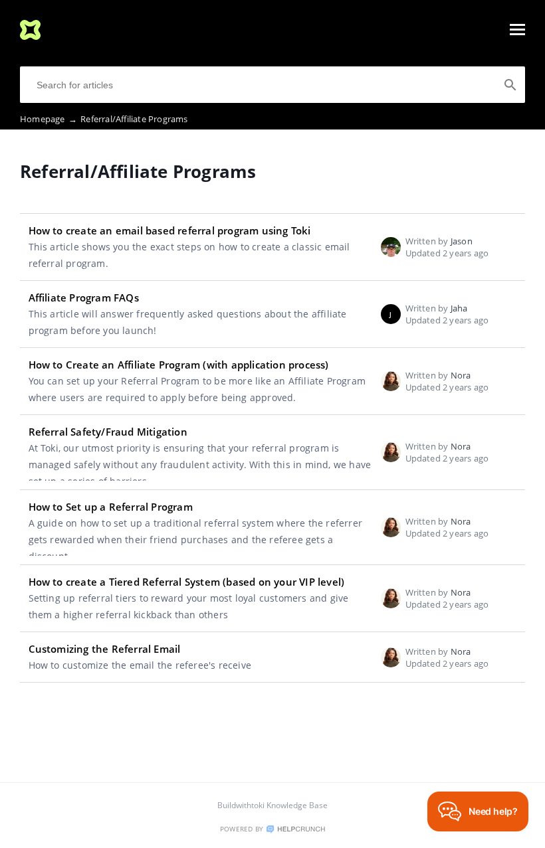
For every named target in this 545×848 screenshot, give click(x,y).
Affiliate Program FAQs (84, 297)
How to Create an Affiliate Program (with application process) (179, 364)
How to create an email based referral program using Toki (170, 230)
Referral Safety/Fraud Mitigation (108, 431)
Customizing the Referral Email (105, 648)
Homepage (48, 119)
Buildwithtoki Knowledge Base (272, 805)
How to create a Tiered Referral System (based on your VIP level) (187, 581)
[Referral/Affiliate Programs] (30, 36)
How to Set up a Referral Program (111, 506)
